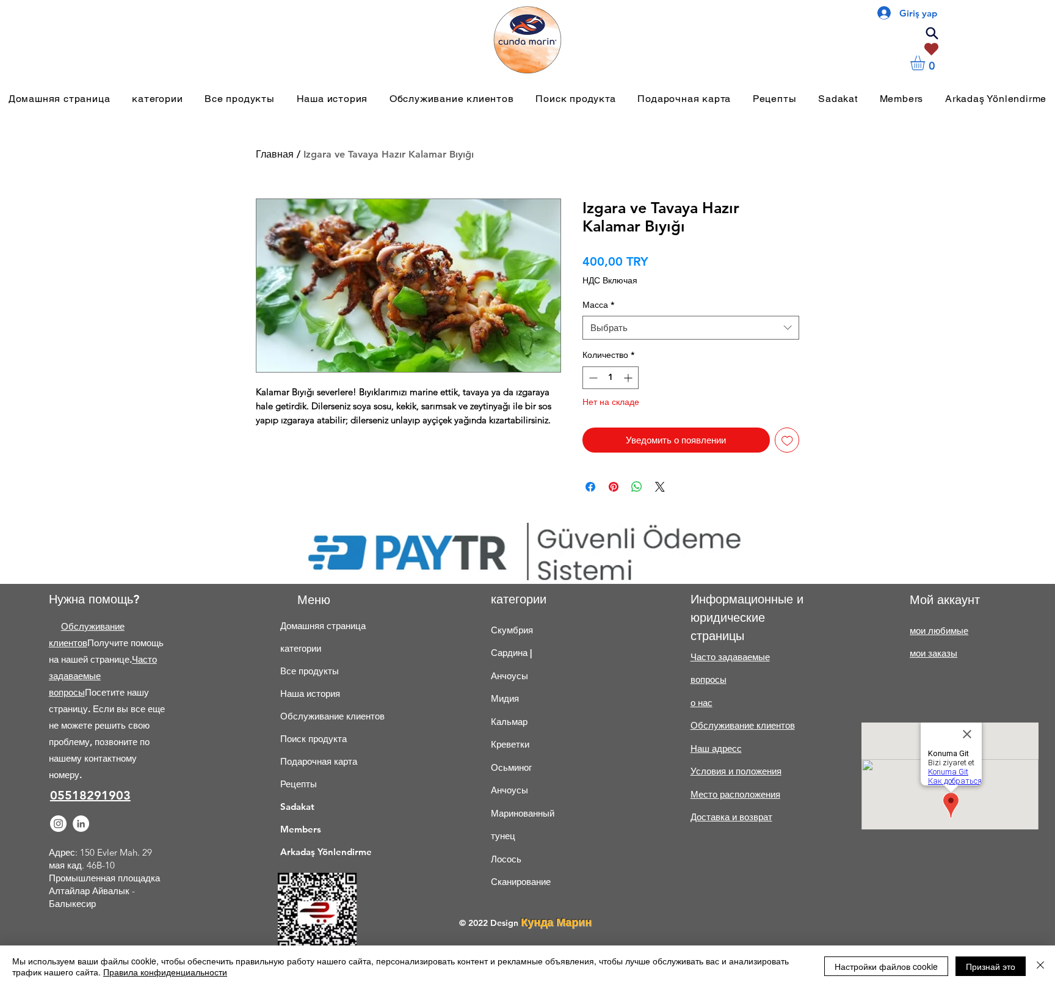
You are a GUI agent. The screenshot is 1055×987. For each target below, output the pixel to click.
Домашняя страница (320, 626)
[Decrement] (592, 377)
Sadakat (297, 806)
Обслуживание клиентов (320, 716)
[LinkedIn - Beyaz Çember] (81, 823)
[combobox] (690, 328)
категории (300, 648)
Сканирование (521, 881)
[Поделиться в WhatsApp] (636, 486)
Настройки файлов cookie (886, 966)
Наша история (310, 693)
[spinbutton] (611, 377)
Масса (598, 304)
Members (300, 829)
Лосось (506, 859)
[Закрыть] (1040, 966)
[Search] (931, 33)
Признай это (990, 966)
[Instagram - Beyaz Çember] (58, 823)
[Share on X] (660, 486)
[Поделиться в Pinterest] (613, 486)
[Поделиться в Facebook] (590, 486)
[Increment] (629, 377)
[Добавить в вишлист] (787, 440)
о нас (701, 702)
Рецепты (298, 784)
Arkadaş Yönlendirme (320, 852)
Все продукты (309, 671)
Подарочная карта (318, 761)
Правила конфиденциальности (165, 972)
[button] (926, 63)
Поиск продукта (313, 739)
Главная (275, 154)
